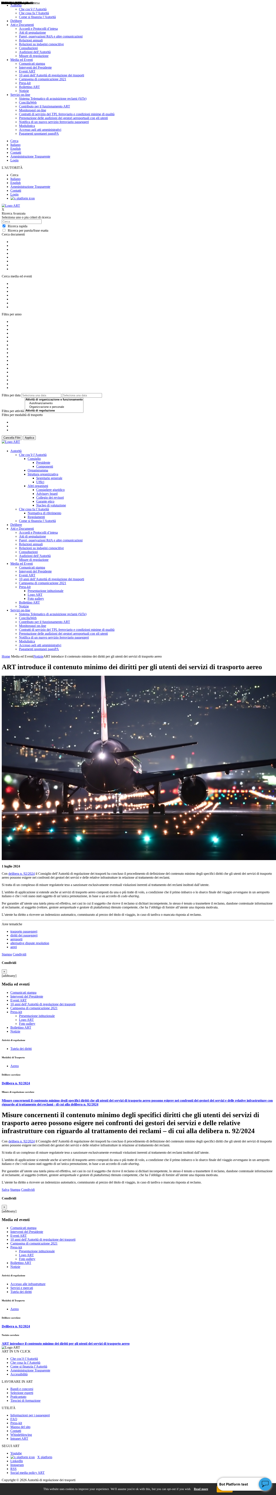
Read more (201, 1489)
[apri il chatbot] (265, 1484)
